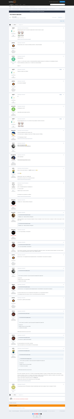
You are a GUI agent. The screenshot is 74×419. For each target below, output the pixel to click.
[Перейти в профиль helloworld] (13, 203)
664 (13, 150)
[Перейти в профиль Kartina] (13, 59)
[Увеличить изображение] (24, 159)
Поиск (20, 4)
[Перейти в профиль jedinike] (13, 46)
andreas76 (13, 106)
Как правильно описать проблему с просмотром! (37, 11)
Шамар (13, 242)
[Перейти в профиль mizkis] (13, 387)
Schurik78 (13, 212)
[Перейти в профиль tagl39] (11, 17)
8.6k (13, 207)
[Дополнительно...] (63, 28)
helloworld (13, 199)
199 (13, 249)
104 (13, 391)
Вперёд (15, 24)
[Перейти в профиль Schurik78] (13, 215)
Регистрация (62, 1)
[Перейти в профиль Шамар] (13, 245)
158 (13, 63)
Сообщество (11, 4)
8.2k (13, 50)
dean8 (13, 143)
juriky (13, 168)
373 (13, 190)
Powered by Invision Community (37, 417)
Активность (16, 4)
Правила (14, 6)
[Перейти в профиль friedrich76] (13, 133)
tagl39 (13, 69)
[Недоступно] (21, 33)
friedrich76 (13, 130)
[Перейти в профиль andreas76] (13, 109)
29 (13, 113)
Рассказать (54, 17)
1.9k (13, 175)
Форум (10, 6)
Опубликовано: (21, 42)
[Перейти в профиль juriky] (13, 171)
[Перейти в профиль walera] (13, 186)
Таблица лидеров (32, 6)
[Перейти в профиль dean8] (13, 146)
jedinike (13, 42)
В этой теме (60, 4)
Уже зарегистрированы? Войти (53, 1)
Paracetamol (13, 154)
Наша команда (19, 6)
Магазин (24, 4)
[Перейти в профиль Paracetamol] (13, 158)
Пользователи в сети (25, 6)
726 (13, 162)
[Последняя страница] (16, 24)
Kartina (13, 56)
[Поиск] (64, 4)
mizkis (13, 384)
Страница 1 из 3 (21, 24)
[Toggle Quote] (18, 214)
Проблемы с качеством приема (21, 17)
